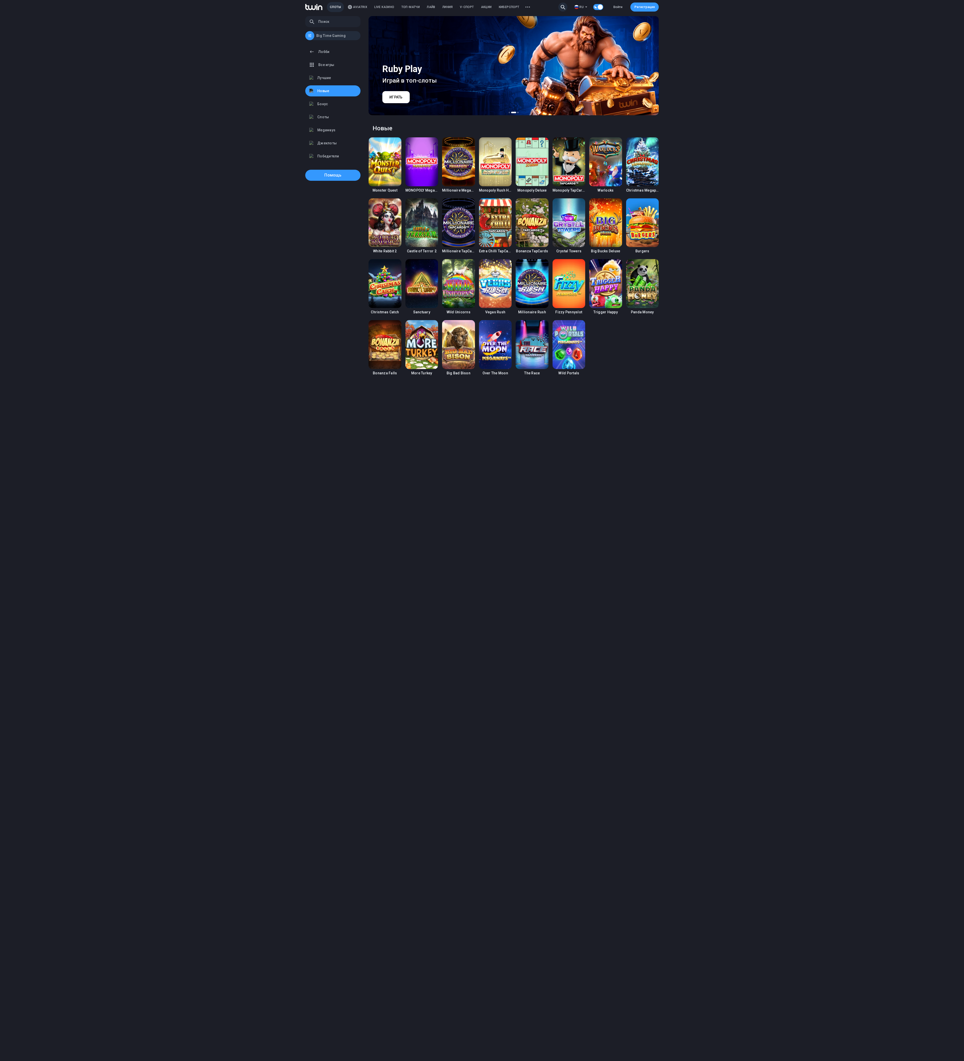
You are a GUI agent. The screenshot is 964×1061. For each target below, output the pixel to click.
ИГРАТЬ (396, 97)
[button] (562, 7)
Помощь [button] (332, 175)
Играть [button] (385, 161)
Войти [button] (617, 7)
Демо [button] (385, 179)
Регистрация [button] (644, 7)
